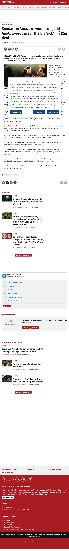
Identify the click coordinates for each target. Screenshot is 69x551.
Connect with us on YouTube (23, 479)
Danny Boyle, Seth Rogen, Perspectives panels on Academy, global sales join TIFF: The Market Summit (28, 241)
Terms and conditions (8, 534)
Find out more (8, 497)
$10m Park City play (47, 135)
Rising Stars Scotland (20, 7)
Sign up (6, 306)
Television (16, 175)
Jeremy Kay (7, 42)
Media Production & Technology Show (17, 509)
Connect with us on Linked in (17, 479)
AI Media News (9, 523)
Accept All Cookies (53, 112)
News (15, 195)
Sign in (40, 45)
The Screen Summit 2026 (48, 7)
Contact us (30, 470)
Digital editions (34, 7)
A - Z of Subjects (55, 470)
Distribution (7, 175)
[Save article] (63, 49)
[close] (65, 45)
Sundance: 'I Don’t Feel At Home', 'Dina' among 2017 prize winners (28, 380)
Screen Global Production (12, 527)
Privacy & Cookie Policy (24, 534)
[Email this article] (16, 49)
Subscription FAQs (34, 536)
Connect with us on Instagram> (30, 479)
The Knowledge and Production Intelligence (19, 529)
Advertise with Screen (9, 470)
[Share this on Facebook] (5, 49)
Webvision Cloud (39, 542)
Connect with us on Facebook (5, 479)
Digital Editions (7, 473)
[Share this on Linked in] (13, 49)
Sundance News (7, 24)
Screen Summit (9, 507)
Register (35, 327)
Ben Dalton (35, 207)
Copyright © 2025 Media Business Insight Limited (50, 534)
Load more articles (23, 255)
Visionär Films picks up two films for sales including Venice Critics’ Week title (28, 201)
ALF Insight (8, 525)
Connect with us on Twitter (11, 479)
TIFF (5, 7)
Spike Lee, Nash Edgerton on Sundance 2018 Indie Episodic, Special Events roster (22, 350)
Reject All (39, 112)
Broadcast (7, 520)
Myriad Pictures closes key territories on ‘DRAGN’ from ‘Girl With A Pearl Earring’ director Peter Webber (28, 221)
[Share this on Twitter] (9, 49)
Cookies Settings (16, 112)
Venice (10, 7)
